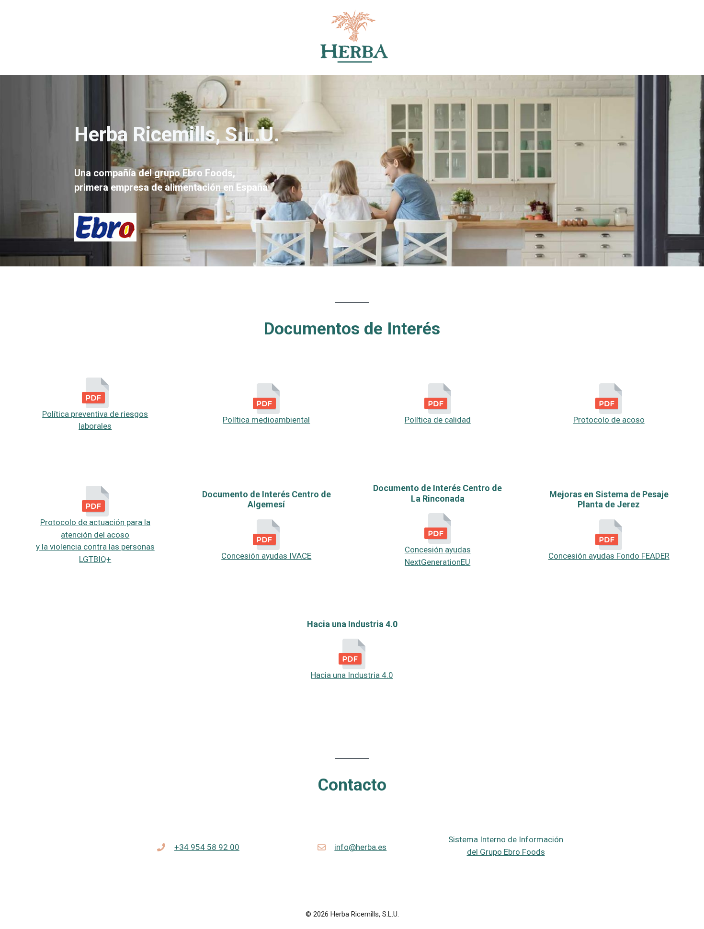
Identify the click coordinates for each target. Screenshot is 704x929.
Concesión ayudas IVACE (266, 556)
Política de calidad (438, 419)
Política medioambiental (266, 419)
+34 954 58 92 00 (206, 847)
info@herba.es (360, 847)
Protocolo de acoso (609, 419)
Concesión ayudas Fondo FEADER (609, 556)
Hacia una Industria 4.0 (352, 675)
